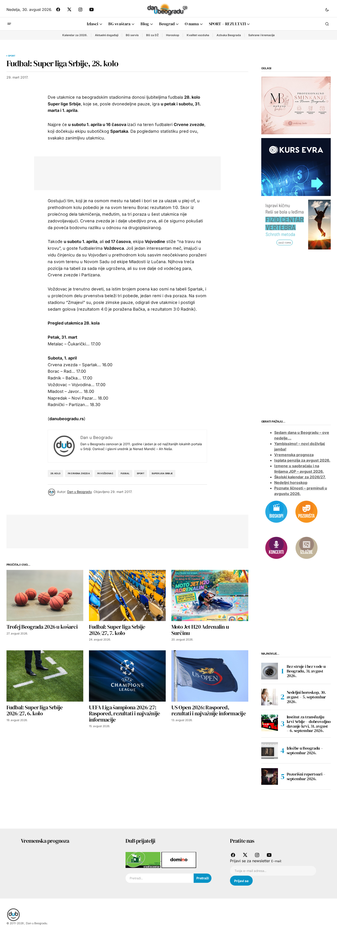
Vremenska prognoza (294, 454)
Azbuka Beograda (229, 35)
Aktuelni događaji (106, 35)
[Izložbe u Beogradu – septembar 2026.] (269, 750)
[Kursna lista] (296, 105)
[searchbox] (160, 878)
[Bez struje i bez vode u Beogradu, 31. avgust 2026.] (269, 671)
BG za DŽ (152, 35)
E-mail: (276, 861)
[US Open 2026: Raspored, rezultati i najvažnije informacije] (209, 675)
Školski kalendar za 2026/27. (300, 477)
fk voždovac (105, 473)
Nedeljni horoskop (290, 482)
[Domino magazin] (178, 859)
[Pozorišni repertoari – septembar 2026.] (269, 776)
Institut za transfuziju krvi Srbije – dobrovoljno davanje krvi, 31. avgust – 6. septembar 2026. (309, 724)
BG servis (132, 35)
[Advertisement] (124, 172)
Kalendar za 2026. (75, 35)
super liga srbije (162, 473)
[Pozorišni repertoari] (306, 511)
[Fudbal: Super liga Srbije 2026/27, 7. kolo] (127, 595)
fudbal (125, 473)
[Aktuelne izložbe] (306, 547)
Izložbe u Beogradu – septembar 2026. (305, 750)
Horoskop (172, 35)
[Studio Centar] (143, 859)
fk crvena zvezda (79, 473)
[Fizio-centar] (296, 224)
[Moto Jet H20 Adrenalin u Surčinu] (209, 595)
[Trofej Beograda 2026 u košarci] (44, 595)
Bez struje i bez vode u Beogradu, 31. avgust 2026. (306, 670)
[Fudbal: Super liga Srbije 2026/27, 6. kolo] (44, 675)
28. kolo (55, 473)
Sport (12, 56)
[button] (327, 9)
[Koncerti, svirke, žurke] (276, 547)
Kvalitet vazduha (198, 35)
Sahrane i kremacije (261, 35)
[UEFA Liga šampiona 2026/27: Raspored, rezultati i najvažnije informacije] (127, 675)
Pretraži (202, 878)
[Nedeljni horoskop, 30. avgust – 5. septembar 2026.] (269, 697)
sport (140, 473)
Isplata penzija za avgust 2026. (302, 460)
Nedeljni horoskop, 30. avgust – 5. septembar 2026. (306, 696)
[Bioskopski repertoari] (276, 511)
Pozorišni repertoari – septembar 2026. (306, 776)
